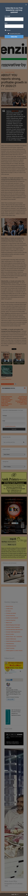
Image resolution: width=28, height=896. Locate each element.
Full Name (7, 16)
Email (6, 23)
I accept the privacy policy (14, 33)
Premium (8, 30)
